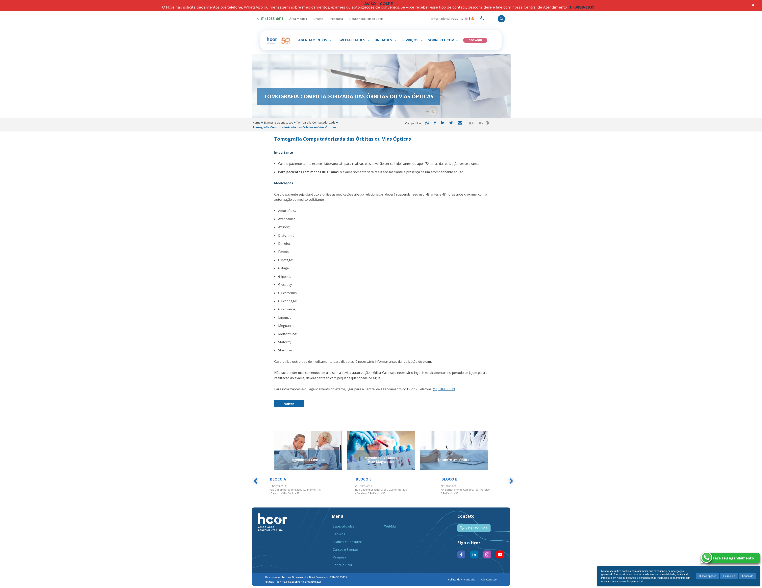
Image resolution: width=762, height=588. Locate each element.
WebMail (390, 526)
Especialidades (351, 40)
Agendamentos (313, 40)
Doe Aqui (475, 40)
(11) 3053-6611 (272, 19)
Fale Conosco (489, 579)
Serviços (410, 40)
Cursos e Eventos (346, 549)
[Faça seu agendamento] (751, 558)
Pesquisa (336, 19)
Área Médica (298, 19)
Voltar (289, 404)
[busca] (501, 18)
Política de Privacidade (461, 579)
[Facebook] (435, 123)
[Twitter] (451, 123)
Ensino (318, 19)
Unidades (384, 40)
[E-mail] (460, 123)
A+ (471, 123)
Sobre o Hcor (441, 40)
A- (481, 123)
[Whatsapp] (427, 123)
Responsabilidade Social (366, 19)
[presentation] (255, 481)
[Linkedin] (442, 123)
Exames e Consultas (347, 542)
